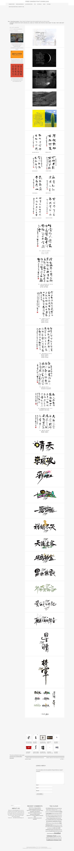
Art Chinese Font (49, 808)
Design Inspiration (20, 4)
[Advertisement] (37, 14)
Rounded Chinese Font (53, 831)
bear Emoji (55, 808)
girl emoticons (49, 821)
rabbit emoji (55, 827)
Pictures (49, 4)
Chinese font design (55, 813)
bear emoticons (59, 808)
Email (37, 787)
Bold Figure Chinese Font (51, 809)
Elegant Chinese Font (53, 818)
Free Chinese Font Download (37, 1)
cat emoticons (56, 811)
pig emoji (61, 826)
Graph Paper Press (44, 847)
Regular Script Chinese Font (55, 829)
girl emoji (60, 819)
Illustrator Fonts (29, 4)
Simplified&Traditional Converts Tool (16, 6)
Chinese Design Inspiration (15, 21)
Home (9, 21)
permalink (16, 30)
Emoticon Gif (50, 819)
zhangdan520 (17, 27)
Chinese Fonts (11, 4)
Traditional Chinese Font (53, 840)
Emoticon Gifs (55, 819)
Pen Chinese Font (56, 826)
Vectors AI (39, 4)
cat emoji (51, 811)
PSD (35, 4)
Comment (38, 771)
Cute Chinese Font (52, 816)
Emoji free (59, 818)
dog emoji (58, 816)
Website (37, 790)
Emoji (44, 4)
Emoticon (47, 819)
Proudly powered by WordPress (31, 847)
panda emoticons (50, 826)
